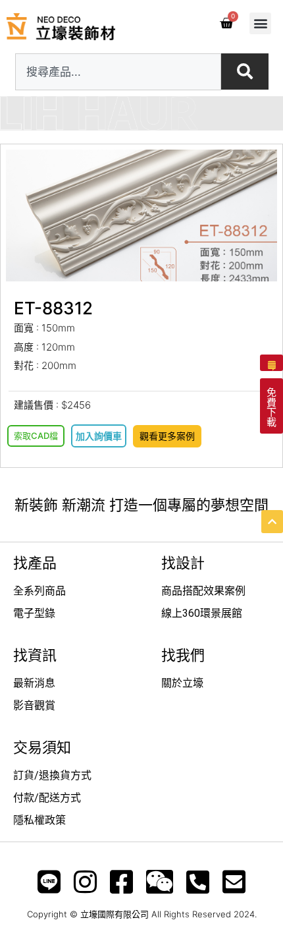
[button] (260, 23)
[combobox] (118, 71)
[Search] (245, 71)
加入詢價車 (99, 436)
